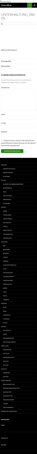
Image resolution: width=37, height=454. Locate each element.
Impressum (4, 438)
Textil (5, 296)
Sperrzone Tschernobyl (9, 411)
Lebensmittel (7, 284)
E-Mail (3, 123)
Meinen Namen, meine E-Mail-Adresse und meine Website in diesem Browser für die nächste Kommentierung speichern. (18, 142)
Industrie (4, 242)
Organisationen (8, 357)
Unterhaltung (8, 234)
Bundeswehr (7, 188)
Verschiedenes (6, 380)
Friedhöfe (6, 373)
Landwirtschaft (8, 276)
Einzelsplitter (8, 396)
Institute (6, 353)
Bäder (5, 211)
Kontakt (3, 445)
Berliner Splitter (8, 384)
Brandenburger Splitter (11, 388)
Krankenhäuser (8, 338)
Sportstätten (7, 230)
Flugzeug (6, 319)
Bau (4, 246)
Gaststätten (7, 222)
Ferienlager (7, 215)
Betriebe (6, 253)
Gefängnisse (7, 349)
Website (4, 132)
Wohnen (4, 165)
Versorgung (7, 238)
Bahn (5, 311)
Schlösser (6, 176)
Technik (5, 365)
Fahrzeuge (6, 315)
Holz (4, 269)
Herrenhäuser (8, 172)
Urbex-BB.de (6, 5)
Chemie (5, 257)
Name (3, 114)
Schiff (5, 323)
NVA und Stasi (7, 195)
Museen (5, 403)
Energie (5, 261)
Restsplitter (7, 392)
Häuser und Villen (9, 169)
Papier (5, 288)
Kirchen (6, 376)
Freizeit (3, 207)
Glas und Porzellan (9, 265)
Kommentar (5, 87)
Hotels (5, 226)
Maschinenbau (8, 280)
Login (3, 425)
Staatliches (5, 346)
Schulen (6, 361)
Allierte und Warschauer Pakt (13, 184)
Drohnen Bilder (8, 400)
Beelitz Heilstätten (9, 342)
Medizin (3, 326)
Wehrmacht (7, 199)
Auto (4, 307)
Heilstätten (7, 330)
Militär (3, 180)
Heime (5, 334)
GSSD (4, 192)
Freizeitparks (7, 219)
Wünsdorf (6, 203)
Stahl (5, 292)
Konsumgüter (8, 272)
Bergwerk (6, 249)
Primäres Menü (34, 5)
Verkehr (6, 299)
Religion (4, 369)
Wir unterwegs (8, 407)
